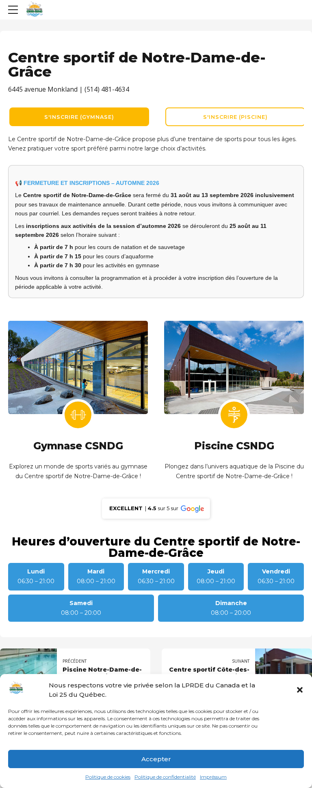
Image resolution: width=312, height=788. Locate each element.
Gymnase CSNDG (78, 446)
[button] (300, 690)
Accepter (156, 759)
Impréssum (213, 777)
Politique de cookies (107, 777)
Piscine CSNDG (234, 446)
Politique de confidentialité (165, 777)
